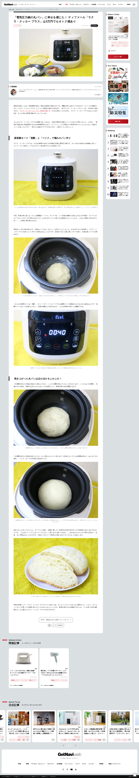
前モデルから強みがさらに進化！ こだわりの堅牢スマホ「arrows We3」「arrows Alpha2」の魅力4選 (97, 731)
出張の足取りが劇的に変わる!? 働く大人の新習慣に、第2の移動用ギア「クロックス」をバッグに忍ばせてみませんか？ (72, 731)
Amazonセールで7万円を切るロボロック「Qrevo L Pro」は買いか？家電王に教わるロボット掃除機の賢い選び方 (21, 731)
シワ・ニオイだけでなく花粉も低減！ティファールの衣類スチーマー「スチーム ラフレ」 (23, 673)
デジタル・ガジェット (76, 4)
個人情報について (17, 776)
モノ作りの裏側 (120, 18)
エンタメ (120, 4)
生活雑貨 (93, 4)
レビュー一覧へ (118, 56)
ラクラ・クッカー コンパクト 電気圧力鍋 (34, 111)
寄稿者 (128, 4)
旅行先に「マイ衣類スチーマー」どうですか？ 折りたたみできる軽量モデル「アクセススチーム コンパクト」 (54, 673)
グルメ (114, 4)
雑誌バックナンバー (115, 763)
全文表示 (60, 625)
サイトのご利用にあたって (7, 776)
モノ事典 (125, 17)
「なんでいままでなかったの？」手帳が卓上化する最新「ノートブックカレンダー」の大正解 (118, 37)
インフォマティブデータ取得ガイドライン (31, 776)
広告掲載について (45, 776)
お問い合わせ (53, 776)
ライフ (109, 4)
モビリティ (87, 4)
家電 (66, 4)
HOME (10, 9)
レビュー (110, 17)
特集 (60, 4)
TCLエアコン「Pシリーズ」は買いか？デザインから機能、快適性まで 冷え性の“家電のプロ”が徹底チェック (123, 731)
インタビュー (115, 18)
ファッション (101, 4)
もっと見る (98, 94)
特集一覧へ (118, 121)
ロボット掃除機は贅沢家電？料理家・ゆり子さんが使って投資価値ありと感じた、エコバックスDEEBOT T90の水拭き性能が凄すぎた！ (47, 731)
